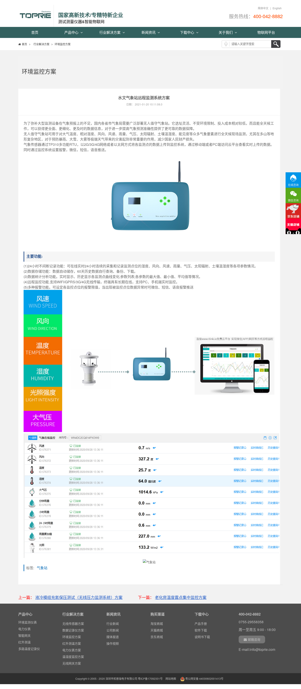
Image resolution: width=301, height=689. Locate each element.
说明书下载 (202, 637)
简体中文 (263, 8)
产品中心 (71, 32)
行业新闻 (112, 623)
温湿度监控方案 (73, 656)
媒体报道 (112, 637)
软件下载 (201, 630)
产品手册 (201, 623)
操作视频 (112, 643)
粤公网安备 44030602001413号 (204, 678)
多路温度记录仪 (29, 648)
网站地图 (170, 678)
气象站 (43, 567)
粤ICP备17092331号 (150, 678)
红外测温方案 (71, 643)
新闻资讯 (148, 32)
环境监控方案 (71, 637)
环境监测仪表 (27, 622)
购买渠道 (157, 614)
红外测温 (24, 642)
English (277, 8)
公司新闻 (112, 630)
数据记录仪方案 (73, 630)
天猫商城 (156, 630)
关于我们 (226, 32)
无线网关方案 (71, 663)
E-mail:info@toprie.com (257, 649)
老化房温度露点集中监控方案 (180, 597)
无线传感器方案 (73, 623)
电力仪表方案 (71, 650)
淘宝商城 (156, 623)
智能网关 (24, 635)
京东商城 (156, 637)
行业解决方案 (110, 32)
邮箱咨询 (254, 639)
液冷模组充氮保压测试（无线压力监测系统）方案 (79, 597)
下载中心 (187, 32)
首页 (34, 32)
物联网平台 (266, 32)
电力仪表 (24, 629)
